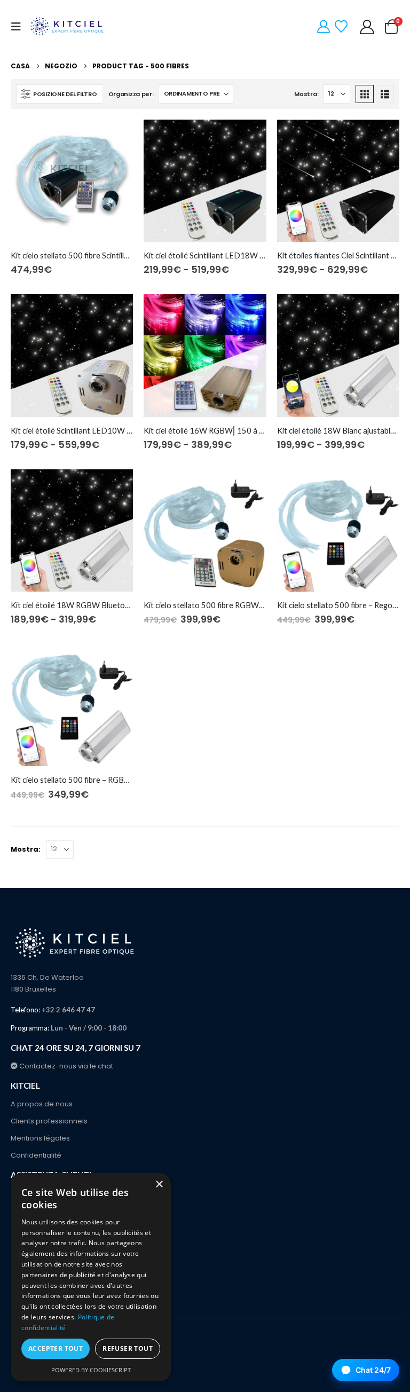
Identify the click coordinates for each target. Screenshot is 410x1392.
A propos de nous (42, 1104)
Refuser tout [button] (127, 1348)
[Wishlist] (341, 26)
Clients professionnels (49, 1121)
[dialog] (91, 1277)
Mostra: (306, 94)
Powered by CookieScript (91, 1370)
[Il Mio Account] (367, 27)
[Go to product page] (72, 181)
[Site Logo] (68, 27)
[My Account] (324, 26)
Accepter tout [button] (55, 1348)
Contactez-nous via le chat (65, 1066)
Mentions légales (40, 1138)
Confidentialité (36, 1155)
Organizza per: (131, 94)
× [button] (159, 1185)
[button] (19, 27)
